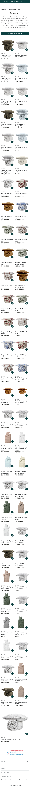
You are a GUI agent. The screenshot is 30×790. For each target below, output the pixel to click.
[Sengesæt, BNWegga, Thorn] (22, 183)
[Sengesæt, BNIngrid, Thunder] (8, 623)
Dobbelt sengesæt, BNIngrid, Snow (6, 79)
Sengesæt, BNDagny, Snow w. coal (7, 194)
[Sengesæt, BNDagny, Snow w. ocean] (8, 531)
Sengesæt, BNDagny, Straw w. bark (7, 587)
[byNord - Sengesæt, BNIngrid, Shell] (22, 461)
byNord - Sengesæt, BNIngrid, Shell (21, 472)
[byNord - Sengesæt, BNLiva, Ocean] (22, 368)
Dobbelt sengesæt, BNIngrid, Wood (20, 286)
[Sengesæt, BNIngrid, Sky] (22, 68)
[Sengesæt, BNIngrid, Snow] (22, 91)
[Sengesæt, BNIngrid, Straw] (22, 507)
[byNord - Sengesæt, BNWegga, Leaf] (22, 252)
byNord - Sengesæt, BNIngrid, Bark (7, 564)
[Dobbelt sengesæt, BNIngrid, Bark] (8, 45)
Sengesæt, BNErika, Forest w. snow (6, 518)
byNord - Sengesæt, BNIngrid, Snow (21, 56)
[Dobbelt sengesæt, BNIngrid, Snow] (8, 68)
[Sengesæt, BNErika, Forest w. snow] (8, 507)
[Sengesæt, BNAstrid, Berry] (22, 229)
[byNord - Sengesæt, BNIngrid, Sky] (8, 461)
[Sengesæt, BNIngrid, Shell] (22, 160)
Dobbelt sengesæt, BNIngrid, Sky (20, 125)
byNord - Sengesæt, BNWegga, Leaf (21, 263)
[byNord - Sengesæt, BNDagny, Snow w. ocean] (22, 437)
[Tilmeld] (28, 776)
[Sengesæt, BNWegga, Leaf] (8, 229)
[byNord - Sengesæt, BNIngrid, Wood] (8, 391)
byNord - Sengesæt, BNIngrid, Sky (7, 472)
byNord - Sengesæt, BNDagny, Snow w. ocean (21, 448)
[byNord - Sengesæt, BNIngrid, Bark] (8, 554)
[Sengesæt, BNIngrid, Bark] (8, 114)
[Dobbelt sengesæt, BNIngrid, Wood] (22, 276)
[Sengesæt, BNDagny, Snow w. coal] (8, 183)
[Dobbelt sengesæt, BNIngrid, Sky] (22, 114)
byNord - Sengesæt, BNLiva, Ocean (21, 378)
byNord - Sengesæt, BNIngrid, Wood (7, 401)
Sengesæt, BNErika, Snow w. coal (21, 424)
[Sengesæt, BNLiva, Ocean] (22, 206)
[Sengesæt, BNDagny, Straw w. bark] (8, 577)
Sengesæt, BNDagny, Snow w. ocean (7, 541)
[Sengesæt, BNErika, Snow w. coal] (22, 414)
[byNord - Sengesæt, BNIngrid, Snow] (22, 45)
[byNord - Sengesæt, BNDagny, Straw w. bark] (8, 437)
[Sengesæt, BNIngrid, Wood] (8, 206)
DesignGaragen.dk (17, 785)
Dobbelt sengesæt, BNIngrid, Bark (6, 56)
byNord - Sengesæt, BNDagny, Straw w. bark (7, 448)
